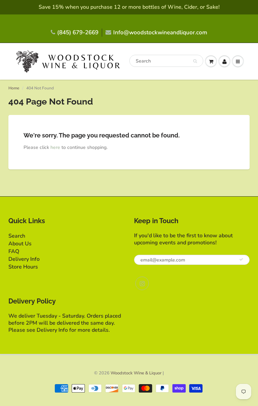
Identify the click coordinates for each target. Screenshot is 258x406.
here (55, 147)
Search (16, 236)
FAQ (13, 251)
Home (13, 88)
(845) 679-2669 (77, 32)
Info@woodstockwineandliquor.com (160, 32)
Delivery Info (24, 259)
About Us (20, 243)
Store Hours (23, 267)
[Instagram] (142, 283)
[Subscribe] (241, 259)
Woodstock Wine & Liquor (136, 373)
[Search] (195, 61)
